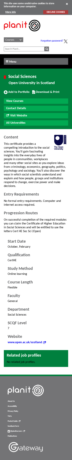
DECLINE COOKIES (56, 12)
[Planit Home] (22, 33)
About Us (11, 401)
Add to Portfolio (18, 93)
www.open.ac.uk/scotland (25, 342)
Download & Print (47, 93)
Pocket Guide (13, 421)
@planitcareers (16, 431)
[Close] (67, 4)
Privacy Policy (13, 411)
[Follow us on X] (65, 41)
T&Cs (10, 416)
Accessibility (12, 406)
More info (10, 12)
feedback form (13, 426)
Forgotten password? (52, 40)
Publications (12, 436)
